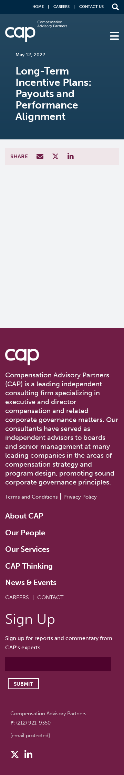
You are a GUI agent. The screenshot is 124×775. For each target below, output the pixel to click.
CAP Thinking (29, 566)
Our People (25, 532)
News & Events (30, 582)
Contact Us (91, 6)
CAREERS (17, 597)
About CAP (24, 516)
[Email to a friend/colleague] (41, 157)
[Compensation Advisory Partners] (22, 357)
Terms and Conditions (31, 497)
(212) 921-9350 (33, 723)
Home (38, 6)
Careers (61, 6)
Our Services (27, 549)
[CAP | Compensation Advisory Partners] (36, 31)
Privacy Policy (80, 497)
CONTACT (50, 597)
